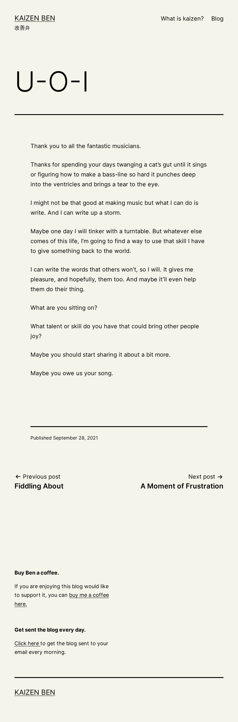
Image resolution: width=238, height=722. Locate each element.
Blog (217, 18)
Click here (27, 643)
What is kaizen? (182, 18)
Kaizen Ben (35, 18)
